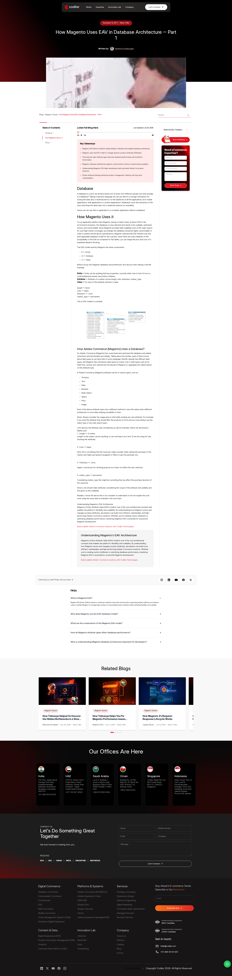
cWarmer (81, 936)
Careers (120, 944)
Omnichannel (44, 900)
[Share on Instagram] (162, 580)
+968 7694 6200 (127, 790)
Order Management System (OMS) (54, 917)
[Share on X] (191, 580)
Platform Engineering (126, 900)
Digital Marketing (124, 905)
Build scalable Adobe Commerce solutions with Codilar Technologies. (105, 527)
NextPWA (82, 940)
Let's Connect (154, 864)
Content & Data (48, 930)
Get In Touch (174, 185)
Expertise (100, 7)
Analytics (42, 944)
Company (129, 7)
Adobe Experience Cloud (89, 896)
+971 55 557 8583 (74, 792)
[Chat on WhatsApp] (227, 964)
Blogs (41, 115)
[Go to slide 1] (112, 732)
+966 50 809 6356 (101, 792)
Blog (119, 949)
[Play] (81, 135)
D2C (40, 905)
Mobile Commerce (46, 913)
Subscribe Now (173, 908)
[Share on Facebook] (183, 580)
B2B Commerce (45, 909)
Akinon (80, 913)
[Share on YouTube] (176, 580)
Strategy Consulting (126, 892)
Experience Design (125, 896)
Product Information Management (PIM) (56, 940)
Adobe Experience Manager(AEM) (93, 917)
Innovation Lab (114, 7)
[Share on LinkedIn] (169, 580)
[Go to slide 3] (117, 732)
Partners (120, 940)
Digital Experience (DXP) (49, 936)
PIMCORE (82, 900)
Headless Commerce (48, 892)
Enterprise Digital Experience (51, 922)
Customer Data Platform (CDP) (52, 949)
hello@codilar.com (168, 946)
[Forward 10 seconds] (85, 135)
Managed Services (125, 913)
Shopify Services (85, 909)
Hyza (79, 944)
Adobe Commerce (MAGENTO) (92, 892)
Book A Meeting (179, 140)
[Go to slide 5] (121, 732)
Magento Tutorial (51, 115)
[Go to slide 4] (119, 732)
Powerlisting (83, 949)
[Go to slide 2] (115, 732)
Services (122, 886)
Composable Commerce (49, 896)
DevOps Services (125, 917)
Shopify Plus (83, 905)
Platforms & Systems (90, 886)
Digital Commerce (49, 886)
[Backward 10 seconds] (78, 135)
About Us (121, 936)
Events (120, 953)
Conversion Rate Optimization (131, 909)
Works (88, 7)
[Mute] (153, 135)
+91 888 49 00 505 (47, 794)
